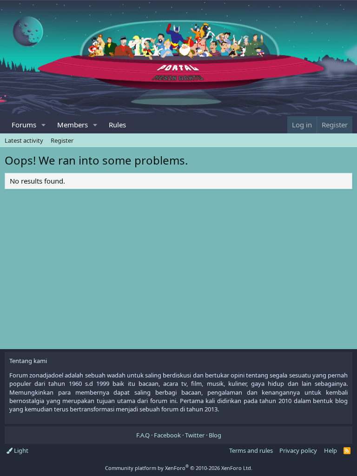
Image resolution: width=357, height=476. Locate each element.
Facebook (167, 435)
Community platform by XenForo (178, 467)
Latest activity (24, 140)
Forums (24, 124)
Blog (215, 435)
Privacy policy (298, 450)
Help (330, 450)
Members (72, 124)
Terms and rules (251, 450)
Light (20, 450)
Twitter (195, 435)
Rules (117, 124)
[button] (43, 124)
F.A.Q (143, 435)
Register (62, 140)
